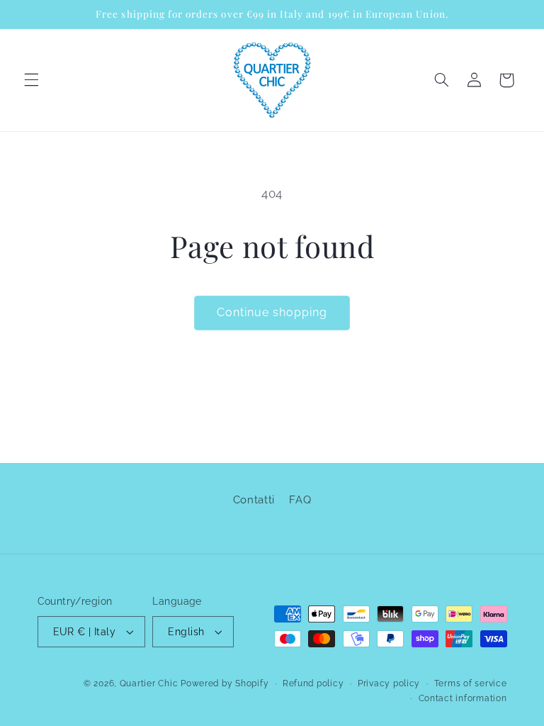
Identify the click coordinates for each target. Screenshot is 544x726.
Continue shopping (272, 312)
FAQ (300, 499)
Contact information (463, 698)
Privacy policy (389, 683)
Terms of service (470, 683)
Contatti (254, 499)
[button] (31, 80)
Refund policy (313, 683)
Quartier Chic (149, 683)
